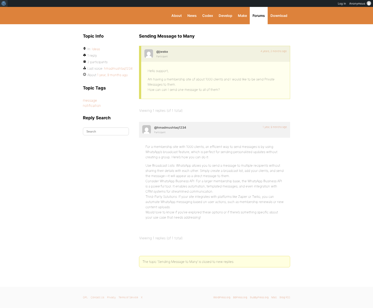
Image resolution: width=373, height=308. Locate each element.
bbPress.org (240, 297)
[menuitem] (4, 3)
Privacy (111, 297)
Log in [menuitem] (342, 3)
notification (92, 105)
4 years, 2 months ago (274, 51)
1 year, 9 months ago (275, 127)
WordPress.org (221, 297)
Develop (225, 15)
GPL (85, 297)
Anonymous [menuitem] (357, 3)
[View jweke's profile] (148, 53)
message (90, 100)
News (192, 15)
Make (242, 15)
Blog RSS (285, 297)
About (176, 15)
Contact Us (97, 297)
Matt (274, 297)
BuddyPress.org (112, 15)
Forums (259, 15)
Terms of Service (128, 297)
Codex (207, 15)
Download (278, 15)
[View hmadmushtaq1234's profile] (146, 129)
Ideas (96, 49)
